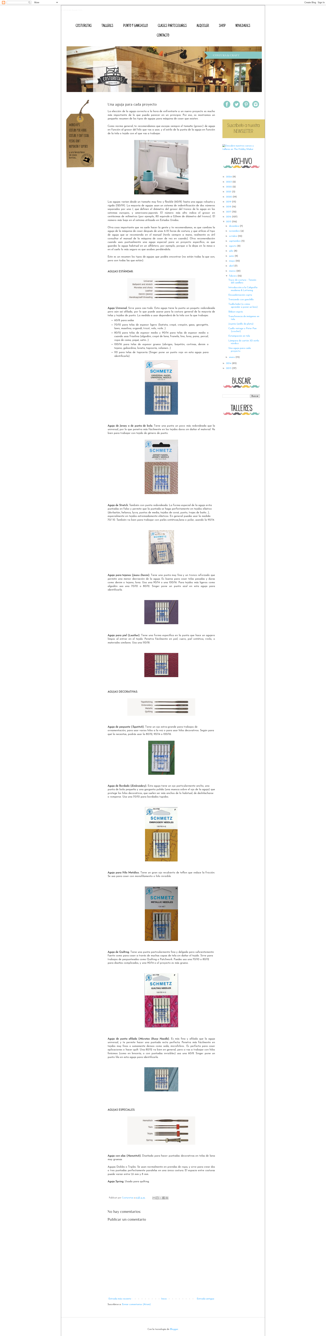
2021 (229, 191)
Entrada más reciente (119, 1299)
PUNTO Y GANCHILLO (135, 26)
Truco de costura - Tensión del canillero (242, 281)
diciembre (234, 226)
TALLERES (107, 26)
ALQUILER (203, 26)
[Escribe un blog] (157, 1198)
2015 (229, 221)
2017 (229, 212)
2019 (229, 202)
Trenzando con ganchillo (241, 299)
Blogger (174, 1329)
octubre (233, 236)
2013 (229, 368)
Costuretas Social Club (71, 10)
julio (231, 251)
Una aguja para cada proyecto (239, 349)
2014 (229, 363)
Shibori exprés (235, 312)
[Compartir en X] (160, 1198)
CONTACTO (163, 36)
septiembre (235, 241)
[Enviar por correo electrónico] (154, 1198)
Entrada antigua (205, 1299)
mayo (232, 261)
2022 (229, 187)
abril (231, 266)
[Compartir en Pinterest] (167, 1198)
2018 (229, 206)
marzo (232, 271)
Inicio (164, 1299)
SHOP (222, 26)
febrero (233, 276)
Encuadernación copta (240, 295)
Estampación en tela (239, 336)
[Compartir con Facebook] (163, 1198)
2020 (229, 197)
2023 (229, 182)
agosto (233, 246)
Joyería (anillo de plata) (240, 324)
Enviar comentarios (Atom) (136, 1304)
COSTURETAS (84, 26)
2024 (229, 177)
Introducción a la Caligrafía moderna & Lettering (242, 289)
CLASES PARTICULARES (172, 26)
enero (232, 357)
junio (232, 256)
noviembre (234, 231)
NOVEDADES (243, 26)
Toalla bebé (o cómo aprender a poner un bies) (243, 305)
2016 (229, 216)
